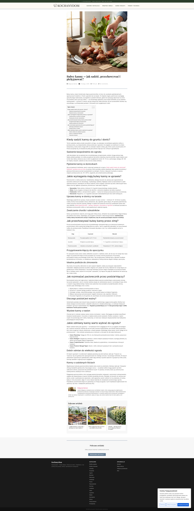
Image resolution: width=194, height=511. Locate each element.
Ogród (91, 473)
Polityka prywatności (122, 468)
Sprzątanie (92, 497)
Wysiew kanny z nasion (74, 128)
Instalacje (91, 479)
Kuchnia (91, 486)
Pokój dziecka (92, 501)
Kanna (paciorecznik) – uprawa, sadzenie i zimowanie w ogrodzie (94, 205)
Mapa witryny (120, 466)
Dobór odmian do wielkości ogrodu (77, 131)
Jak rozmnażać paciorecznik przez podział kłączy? (81, 125)
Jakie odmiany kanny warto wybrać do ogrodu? (80, 130)
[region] (174, 498)
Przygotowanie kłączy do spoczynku (77, 121)
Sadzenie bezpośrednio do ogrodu (77, 111)
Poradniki (91, 470)
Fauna (90, 481)
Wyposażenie (92, 484)
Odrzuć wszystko (171, 504)
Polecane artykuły (73, 135)
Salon (90, 490)
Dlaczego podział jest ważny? (76, 126)
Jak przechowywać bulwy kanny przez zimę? (79, 119)
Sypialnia (91, 492)
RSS (118, 470)
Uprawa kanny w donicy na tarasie (77, 116)
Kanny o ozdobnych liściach (75, 133)
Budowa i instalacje (93, 5)
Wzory (91, 499)
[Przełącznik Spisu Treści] (92, 107)
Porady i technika (134, 5)
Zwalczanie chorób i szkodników (76, 118)
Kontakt (119, 464)
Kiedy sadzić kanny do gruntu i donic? (78, 109)
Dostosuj (163, 504)
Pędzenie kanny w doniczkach (76, 113)
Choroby (91, 468)
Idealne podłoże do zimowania (76, 123)
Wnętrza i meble (107, 5)
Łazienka (91, 488)
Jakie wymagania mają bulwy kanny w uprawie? (80, 114)
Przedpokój (92, 503)
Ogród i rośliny (120, 5)
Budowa (91, 475)
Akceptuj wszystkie (183, 504)
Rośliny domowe (93, 466)
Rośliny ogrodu (93, 464)
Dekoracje (91, 477)
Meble (90, 495)
